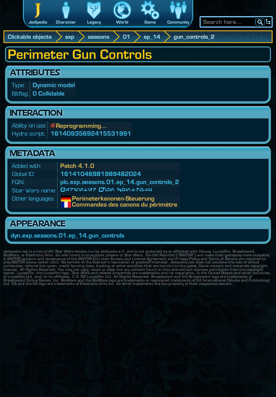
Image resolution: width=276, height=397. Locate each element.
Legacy (94, 22)
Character (66, 22)
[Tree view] (268, 22)
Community (178, 22)
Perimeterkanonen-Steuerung (77, 198)
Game (150, 22)
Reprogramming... (81, 125)
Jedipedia (38, 22)
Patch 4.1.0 (77, 165)
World (122, 22)
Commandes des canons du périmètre (77, 205)
